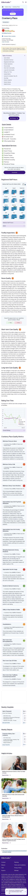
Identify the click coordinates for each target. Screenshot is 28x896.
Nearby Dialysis (7, 82)
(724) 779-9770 (6, 744)
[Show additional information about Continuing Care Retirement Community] (9, 132)
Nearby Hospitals (8, 80)
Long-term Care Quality (9, 70)
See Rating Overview (6, 33)
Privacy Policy (18, 867)
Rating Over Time (8, 72)
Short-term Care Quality (9, 67)
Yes (11, 322)
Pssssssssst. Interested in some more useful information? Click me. (16, 892)
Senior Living (8, 6)
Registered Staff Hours (9, 61)
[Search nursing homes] (23, 2)
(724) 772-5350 (5, 41)
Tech (2, 867)
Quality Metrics (7, 74)
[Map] (14, 696)
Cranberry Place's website (9, 36)
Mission (3, 865)
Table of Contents (7, 56)
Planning (16, 862)
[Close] (25, 891)
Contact (3, 862)
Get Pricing (13, 118)
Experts (3, 870)
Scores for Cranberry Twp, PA (10, 76)
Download (13, 13)
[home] (6, 2)
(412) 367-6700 (6, 722)
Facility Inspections (8, 63)
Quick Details (7, 57)
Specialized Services (8, 59)
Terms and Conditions (20, 865)
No (19, 322)
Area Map (6, 78)
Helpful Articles (7, 84)
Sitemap (16, 870)
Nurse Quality (7, 66)
